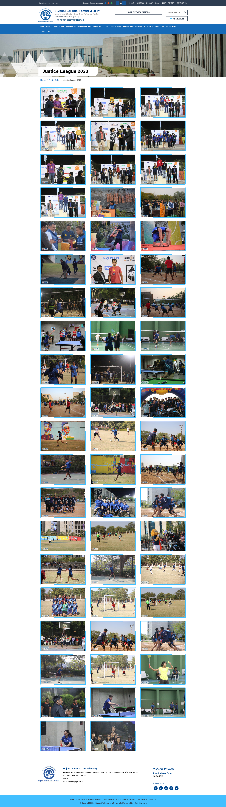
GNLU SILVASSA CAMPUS (139, 12)
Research (96, 26)
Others (157, 26)
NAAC (157, 3)
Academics (70, 26)
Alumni (118, 26)
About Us (80, 799)
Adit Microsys (141, 803)
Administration (58, 26)
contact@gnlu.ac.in (75, 782)
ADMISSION (178, 19)
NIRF (164, 3)
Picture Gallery (168, 26)
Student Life (107, 26)
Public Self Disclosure (111, 799)
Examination (128, 26)
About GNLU (44, 26)
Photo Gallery (54, 80)
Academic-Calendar (93, 799)
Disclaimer (142, 799)
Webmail (132, 799)
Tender (171, 3)
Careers (140, 3)
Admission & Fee (83, 26)
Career (124, 799)
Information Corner (143, 26)
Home (131, 3)
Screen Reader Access (93, 3)
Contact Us (182, 3)
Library (149, 3)
